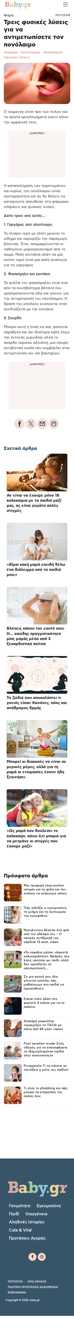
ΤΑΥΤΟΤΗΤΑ (15, 1281)
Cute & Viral (20, 1230)
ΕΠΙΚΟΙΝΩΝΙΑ (17, 1292)
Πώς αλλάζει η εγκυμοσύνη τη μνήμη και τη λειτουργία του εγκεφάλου (45, 911)
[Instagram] (42, 1257)
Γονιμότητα (19, 1206)
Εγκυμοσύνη (49, 1206)
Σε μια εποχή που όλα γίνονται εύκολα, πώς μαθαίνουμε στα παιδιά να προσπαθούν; (44, 982)
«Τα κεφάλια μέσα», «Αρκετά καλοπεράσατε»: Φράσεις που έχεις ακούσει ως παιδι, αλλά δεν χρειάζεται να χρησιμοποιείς (47, 960)
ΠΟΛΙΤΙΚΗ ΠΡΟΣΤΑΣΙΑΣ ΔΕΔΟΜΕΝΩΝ (33, 1287)
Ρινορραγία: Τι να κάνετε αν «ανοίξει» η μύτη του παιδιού (46, 1067)
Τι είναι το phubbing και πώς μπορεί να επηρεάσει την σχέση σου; (46, 1092)
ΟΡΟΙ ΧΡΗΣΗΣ (36, 1281)
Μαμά (8, 15)
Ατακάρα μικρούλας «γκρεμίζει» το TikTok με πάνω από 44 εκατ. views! (43, 1025)
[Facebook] (32, 1257)
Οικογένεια (36, 1214)
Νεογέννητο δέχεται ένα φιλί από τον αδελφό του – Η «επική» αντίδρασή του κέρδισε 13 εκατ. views (46, 936)
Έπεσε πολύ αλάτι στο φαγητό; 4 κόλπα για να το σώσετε (44, 1002)
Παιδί (14, 1214)
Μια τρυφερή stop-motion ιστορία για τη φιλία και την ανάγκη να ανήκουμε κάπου (45, 889)
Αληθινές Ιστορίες (27, 1222)
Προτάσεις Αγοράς (27, 1238)
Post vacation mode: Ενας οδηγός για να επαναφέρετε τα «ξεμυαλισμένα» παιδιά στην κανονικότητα (46, 1049)
